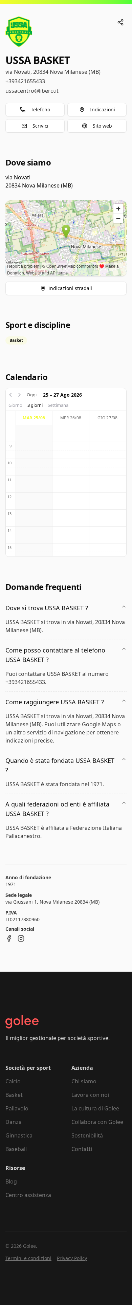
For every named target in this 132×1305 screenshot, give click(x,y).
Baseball (16, 1149)
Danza (13, 1122)
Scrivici (40, 126)
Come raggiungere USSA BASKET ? (54, 702)
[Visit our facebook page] (8, 938)
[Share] (120, 22)
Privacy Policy (72, 1258)
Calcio (13, 1081)
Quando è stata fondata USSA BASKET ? (59, 765)
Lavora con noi (90, 1095)
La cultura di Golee (95, 1108)
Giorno (15, 405)
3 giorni (35, 405)
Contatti (81, 1149)
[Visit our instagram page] (21, 938)
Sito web (102, 126)
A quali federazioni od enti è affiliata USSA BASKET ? (57, 809)
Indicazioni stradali (70, 288)
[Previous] (10, 395)
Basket (14, 1095)
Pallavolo (16, 1108)
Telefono (40, 109)
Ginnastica (18, 1135)
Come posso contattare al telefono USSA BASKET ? (55, 655)
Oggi (32, 395)
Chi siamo (83, 1081)
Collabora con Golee (97, 1122)
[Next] (19, 395)
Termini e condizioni (28, 1258)
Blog (11, 1181)
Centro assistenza (28, 1195)
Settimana (58, 405)
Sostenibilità (87, 1135)
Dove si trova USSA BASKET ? (46, 608)
